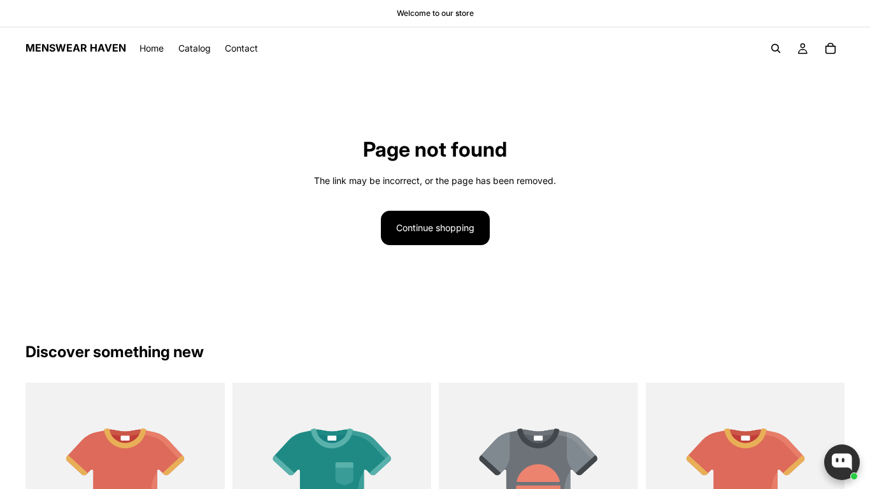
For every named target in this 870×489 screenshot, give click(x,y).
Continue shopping (435, 227)
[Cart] (831, 48)
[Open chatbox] (842, 462)
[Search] (776, 48)
